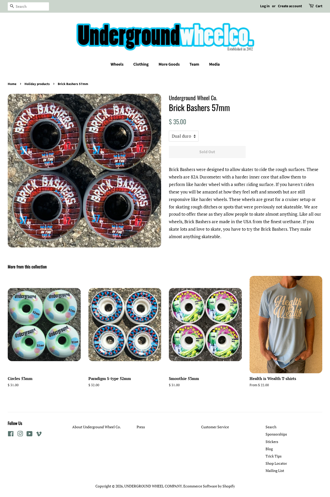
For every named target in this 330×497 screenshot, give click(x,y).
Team (194, 64)
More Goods (169, 64)
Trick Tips (274, 456)
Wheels (117, 64)
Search (271, 426)
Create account (290, 6)
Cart (319, 6)
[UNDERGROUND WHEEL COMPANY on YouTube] (29, 434)
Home (12, 84)
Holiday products (37, 84)
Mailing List (275, 470)
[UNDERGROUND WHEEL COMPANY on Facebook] (11, 434)
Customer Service (215, 426)
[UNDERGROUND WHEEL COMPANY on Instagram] (20, 434)
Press (141, 426)
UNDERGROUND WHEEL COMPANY (153, 486)
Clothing (141, 64)
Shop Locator (276, 463)
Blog (269, 448)
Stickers (272, 441)
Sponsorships (276, 434)
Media (214, 64)
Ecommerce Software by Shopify (209, 486)
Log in (265, 6)
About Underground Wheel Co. (96, 426)
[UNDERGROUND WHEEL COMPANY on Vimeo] (39, 434)
